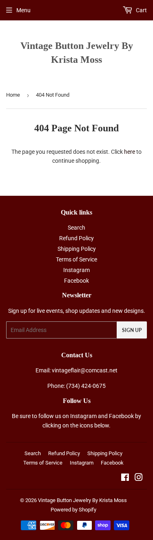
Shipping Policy (77, 249)
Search (76, 227)
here (129, 151)
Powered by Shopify (73, 510)
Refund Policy (76, 238)
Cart (141, 10)
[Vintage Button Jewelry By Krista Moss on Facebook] (125, 478)
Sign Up (132, 330)
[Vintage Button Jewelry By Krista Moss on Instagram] (139, 478)
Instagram (76, 270)
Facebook (76, 280)
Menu (23, 10)
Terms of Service (76, 259)
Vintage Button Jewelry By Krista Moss (76, 52)
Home (13, 95)
